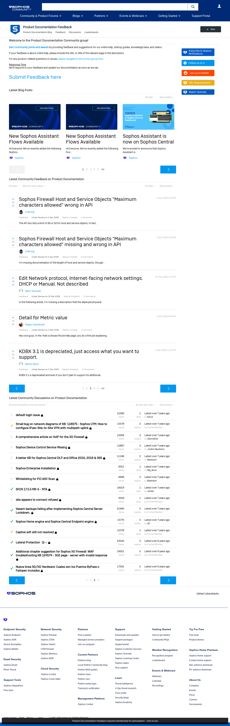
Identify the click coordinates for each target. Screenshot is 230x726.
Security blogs (122, 697)
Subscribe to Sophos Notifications (200, 52)
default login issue (28, 415)
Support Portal (201, 15)
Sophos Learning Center (127, 658)
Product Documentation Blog (37, 32)
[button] (193, 6)
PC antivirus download (200, 669)
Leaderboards (91, 32)
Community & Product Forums (39, 15)
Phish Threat (10, 669)
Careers (193, 699)
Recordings (158, 685)
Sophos (19, 157)
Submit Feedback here (35, 77)
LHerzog (29, 211)
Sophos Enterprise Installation (36, 468)
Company (194, 685)
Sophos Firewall (49, 635)
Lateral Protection (28, 542)
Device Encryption (12, 644)
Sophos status (122, 663)
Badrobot (152, 459)
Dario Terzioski (33, 291)
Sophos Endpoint (12, 635)
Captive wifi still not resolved (35, 532)
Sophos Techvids (123, 653)
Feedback (60, 32)
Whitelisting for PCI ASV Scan (35, 479)
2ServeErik (152, 438)
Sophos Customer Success (128, 649)
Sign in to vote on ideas (13, 199)
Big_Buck (152, 470)
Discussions (75, 32)
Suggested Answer (11, 425)
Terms (21, 717)
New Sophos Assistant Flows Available (34, 139)
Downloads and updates (127, 635)
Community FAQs (160, 639)
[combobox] (114, 6)
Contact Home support (200, 660)
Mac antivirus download (200, 665)
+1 (46, 542)
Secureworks (195, 704)
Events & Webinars (131, 15)
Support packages (124, 639)
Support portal (122, 644)
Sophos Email (10, 665)
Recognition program (162, 655)
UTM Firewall (47, 649)
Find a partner (84, 635)
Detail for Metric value (43, 317)
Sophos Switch (48, 644)
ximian (150, 491)
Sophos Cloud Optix (50, 679)
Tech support (121, 667)
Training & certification (89, 688)
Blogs (76, 15)
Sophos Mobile (11, 649)
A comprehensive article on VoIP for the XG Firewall (50, 437)
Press (192, 695)
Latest (157, 413)
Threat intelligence (124, 683)
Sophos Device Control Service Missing (41, 447)
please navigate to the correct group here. (81, 58)
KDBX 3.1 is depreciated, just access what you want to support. (79, 354)
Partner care (84, 679)
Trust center (120, 693)
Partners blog (84, 660)
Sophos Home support (200, 655)
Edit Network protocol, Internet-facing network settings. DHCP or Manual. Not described (81, 281)
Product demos (196, 639)
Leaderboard (158, 660)
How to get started (161, 635)
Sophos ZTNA (47, 639)
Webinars (157, 676)
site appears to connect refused (37, 500)
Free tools (8, 690)
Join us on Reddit (199, 73)
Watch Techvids (197, 92)
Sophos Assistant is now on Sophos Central (148, 139)
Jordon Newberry (155, 449)
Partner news (84, 674)
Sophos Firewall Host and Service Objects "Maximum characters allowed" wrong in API (77, 202)
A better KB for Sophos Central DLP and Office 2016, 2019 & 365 (59, 458)
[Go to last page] (103, 169)
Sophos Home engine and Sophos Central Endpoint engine (55, 521)
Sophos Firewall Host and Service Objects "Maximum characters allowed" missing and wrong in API (77, 242)
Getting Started (167, 15)
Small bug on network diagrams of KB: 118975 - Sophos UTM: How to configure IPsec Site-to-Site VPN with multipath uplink (61, 426)
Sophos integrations (13, 685)
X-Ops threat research (125, 688)
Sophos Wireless (49, 653)
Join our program (86, 644)
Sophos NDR (47, 658)
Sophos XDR (10, 639)
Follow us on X (196, 63)
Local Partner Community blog (92, 665)
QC (148, 523)
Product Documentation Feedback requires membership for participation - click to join (115, 721)
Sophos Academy (123, 702)
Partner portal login (87, 683)
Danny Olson (32, 364)
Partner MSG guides (88, 669)
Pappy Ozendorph (35, 324)
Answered (11, 489)
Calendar (156, 681)
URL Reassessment (199, 82)
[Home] (24, 8)
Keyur (150, 416)
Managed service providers (91, 639)
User (219, 6)
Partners (99, 15)
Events (192, 690)
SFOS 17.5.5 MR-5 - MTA (31, 489)
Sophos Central (48, 674)
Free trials (194, 635)
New (213, 29)
